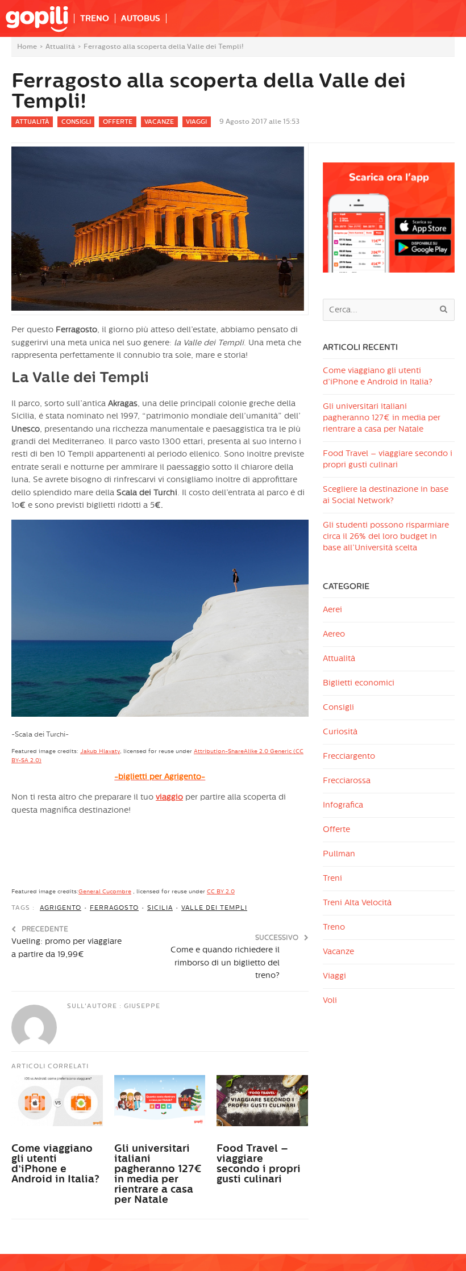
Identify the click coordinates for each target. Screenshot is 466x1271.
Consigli (76, 122)
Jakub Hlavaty (100, 751)
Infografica (343, 805)
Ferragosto (114, 908)
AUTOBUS (140, 18)
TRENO (94, 18)
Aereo (334, 634)
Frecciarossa (347, 780)
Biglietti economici (358, 683)
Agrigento (60, 908)
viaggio (169, 797)
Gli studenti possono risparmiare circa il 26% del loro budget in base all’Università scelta (386, 536)
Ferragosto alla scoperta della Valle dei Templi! (208, 91)
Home (27, 47)
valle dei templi (214, 908)
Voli (330, 1000)
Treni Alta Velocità (357, 903)
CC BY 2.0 (221, 891)
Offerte (117, 122)
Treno (334, 927)
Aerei (332, 609)
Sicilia (160, 908)
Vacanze (159, 122)
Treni (332, 878)
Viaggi (196, 122)
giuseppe (142, 1006)
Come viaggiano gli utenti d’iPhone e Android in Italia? (55, 1163)
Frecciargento (349, 756)
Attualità (60, 47)
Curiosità (340, 732)
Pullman (339, 854)
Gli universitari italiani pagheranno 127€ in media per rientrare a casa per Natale (158, 1174)
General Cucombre (104, 891)
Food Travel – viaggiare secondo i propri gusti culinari (259, 1163)
